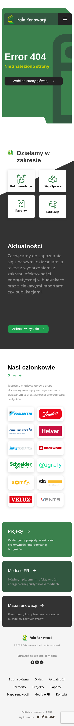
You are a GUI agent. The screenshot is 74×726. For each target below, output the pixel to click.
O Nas (39, 679)
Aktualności (57, 679)
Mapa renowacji (18, 694)
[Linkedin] (37, 662)
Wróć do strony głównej (31, 81)
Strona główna (19, 679)
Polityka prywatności (32, 712)
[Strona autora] (46, 717)
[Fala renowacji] (31, 19)
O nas (12, 375)
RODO (49, 712)
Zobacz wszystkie (26, 329)
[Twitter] (41, 662)
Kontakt (61, 694)
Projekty (38, 687)
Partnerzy (19, 687)
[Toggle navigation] (65, 19)
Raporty (55, 687)
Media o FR (42, 694)
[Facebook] (33, 662)
